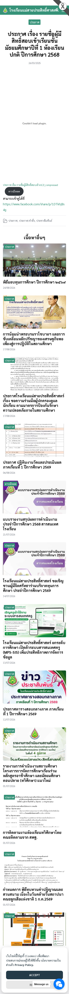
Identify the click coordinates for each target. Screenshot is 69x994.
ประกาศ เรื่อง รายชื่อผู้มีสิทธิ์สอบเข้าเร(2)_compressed (30, 184)
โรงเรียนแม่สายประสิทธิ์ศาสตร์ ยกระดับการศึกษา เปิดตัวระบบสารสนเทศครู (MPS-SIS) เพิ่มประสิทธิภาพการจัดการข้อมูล (34, 649)
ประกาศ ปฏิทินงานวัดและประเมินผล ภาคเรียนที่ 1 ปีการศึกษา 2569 (32, 464)
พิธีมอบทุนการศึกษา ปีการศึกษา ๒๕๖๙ (34, 282)
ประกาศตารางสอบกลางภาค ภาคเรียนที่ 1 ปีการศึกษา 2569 (33, 711)
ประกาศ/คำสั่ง (27, 220)
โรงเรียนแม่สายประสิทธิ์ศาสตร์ (33, 10)
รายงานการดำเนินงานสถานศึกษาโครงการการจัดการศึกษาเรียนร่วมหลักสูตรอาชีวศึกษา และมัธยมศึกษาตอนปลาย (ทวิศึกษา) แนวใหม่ (31, 773)
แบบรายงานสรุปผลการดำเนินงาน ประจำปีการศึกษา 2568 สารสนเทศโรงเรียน (30, 524)
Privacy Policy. (24, 965)
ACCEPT (34, 975)
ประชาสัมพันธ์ (44, 220)
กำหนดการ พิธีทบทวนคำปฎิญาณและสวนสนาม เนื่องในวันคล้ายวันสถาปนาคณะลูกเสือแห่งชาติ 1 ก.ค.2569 (33, 894)
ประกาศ (34, 22)
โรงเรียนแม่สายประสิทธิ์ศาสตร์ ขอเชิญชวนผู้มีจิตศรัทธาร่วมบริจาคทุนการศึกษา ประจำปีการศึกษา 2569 (33, 585)
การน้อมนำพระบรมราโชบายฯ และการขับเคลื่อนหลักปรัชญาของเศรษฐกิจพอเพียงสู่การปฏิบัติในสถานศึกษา (34, 339)
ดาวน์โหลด (14, 191)
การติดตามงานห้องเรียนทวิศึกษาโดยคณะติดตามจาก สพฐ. (32, 835)
